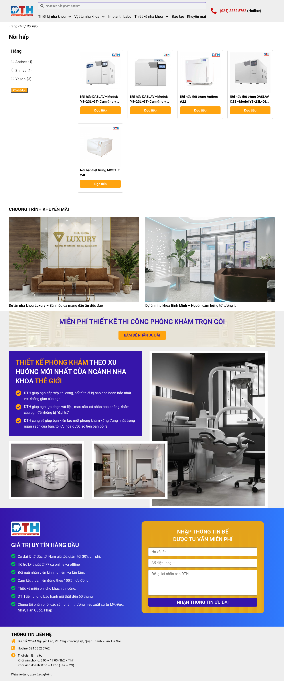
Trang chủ (16, 26)
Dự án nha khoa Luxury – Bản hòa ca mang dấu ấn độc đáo (56, 305)
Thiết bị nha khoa (52, 16)
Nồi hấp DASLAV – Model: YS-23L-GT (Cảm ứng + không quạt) (149, 101)
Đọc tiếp (100, 110)
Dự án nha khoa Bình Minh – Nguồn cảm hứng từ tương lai (191, 305)
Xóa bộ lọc (19, 90)
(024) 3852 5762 (233, 11)
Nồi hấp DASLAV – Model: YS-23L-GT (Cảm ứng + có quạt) (99, 101)
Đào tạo (178, 16)
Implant (114, 16)
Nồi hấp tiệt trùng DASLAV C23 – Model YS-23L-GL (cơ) (249, 101)
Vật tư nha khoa (86, 16)
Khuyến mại (196, 16)
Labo (127, 16)
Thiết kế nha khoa (148, 16)
